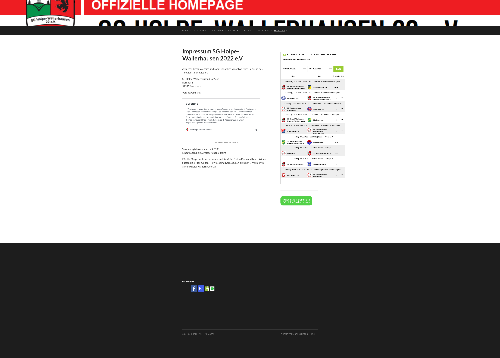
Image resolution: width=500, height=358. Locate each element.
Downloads (263, 30)
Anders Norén (300, 334)
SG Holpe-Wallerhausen (202, 334)
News (185, 30)
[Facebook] (194, 288)
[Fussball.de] (207, 288)
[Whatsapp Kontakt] (212, 288)
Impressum (279, 30)
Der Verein (198, 30)
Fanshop (247, 30)
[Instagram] (201, 288)
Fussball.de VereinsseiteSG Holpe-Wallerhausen (296, 201)
